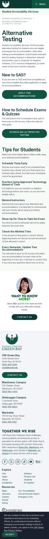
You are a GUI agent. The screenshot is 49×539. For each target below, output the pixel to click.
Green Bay (23, 447)
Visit (4, 473)
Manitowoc (34, 447)
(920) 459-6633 (9, 406)
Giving (5, 503)
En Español (29, 482)
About (5, 479)
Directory (6, 494)
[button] (5, 461)
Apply (4, 476)
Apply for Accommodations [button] (24, 94)
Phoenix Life (29, 476)
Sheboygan (7, 450)
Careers (5, 497)
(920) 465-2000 (9, 364)
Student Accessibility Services (20, 11)
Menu (42, 4)
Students (28, 479)
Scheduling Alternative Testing (24, 133)
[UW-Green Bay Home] (6, 4)
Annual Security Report (28, 494)
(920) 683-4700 (9, 391)
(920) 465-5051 (9, 422)
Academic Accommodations (14, 21)
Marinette (32, 450)
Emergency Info (25, 497)
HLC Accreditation (26, 490)
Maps (4, 490)
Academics (7, 482)
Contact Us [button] (24, 317)
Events (5, 500)
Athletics (28, 473)
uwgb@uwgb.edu (10, 367)
